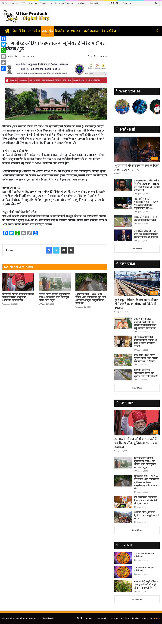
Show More (137, 249)
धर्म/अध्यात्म (92, 31)
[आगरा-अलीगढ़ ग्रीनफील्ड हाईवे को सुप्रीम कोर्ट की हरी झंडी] (123, 374)
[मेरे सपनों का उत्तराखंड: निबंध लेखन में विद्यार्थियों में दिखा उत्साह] (123, 502)
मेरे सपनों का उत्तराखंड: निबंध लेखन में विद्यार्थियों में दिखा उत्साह (146, 500)
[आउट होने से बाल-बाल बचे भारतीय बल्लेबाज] (123, 221)
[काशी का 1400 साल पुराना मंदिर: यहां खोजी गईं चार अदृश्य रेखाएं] (123, 360)
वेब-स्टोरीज (109, 31)
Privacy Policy (46, 3)
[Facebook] (4, 38)
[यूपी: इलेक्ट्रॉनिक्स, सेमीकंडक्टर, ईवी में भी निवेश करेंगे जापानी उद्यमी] (123, 341)
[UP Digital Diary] (26, 16)
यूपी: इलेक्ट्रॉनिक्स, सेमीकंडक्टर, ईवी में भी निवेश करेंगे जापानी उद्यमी (145, 341)
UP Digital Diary (12, 56)
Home (157, 618)
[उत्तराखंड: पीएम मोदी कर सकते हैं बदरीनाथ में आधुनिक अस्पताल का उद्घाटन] (18, 282)
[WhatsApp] (4, 50)
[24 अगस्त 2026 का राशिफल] (123, 558)
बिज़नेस (60, 31)
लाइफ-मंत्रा (74, 31)
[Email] (4, 56)
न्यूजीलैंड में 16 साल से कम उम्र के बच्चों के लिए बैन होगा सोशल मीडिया (146, 234)
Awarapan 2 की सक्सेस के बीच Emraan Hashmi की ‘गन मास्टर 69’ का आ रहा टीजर (147, 185)
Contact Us (95, 3)
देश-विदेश (19, 31)
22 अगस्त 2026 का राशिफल (144, 569)
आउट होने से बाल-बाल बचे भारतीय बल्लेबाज (145, 218)
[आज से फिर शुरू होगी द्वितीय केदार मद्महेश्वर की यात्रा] (123, 517)
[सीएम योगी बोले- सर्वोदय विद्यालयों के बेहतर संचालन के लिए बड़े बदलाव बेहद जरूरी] (123, 323)
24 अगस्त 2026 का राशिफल (144, 555)
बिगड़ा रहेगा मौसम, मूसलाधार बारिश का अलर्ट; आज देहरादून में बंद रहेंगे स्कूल (54, 297)
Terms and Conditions (64, 3)
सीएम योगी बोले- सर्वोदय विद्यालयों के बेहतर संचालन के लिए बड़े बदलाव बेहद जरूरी (145, 323)
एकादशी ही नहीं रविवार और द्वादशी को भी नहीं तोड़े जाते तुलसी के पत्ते (146, 584)
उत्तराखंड (47, 31)
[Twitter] (4, 44)
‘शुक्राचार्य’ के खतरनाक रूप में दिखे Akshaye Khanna (136, 167)
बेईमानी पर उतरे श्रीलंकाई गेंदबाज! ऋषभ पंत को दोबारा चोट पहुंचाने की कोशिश (146, 203)
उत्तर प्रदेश (34, 31)
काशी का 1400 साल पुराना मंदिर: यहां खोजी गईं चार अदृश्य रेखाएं (146, 358)
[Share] (4, 68)
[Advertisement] (137, 60)
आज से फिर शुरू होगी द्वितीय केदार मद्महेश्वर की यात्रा (146, 515)
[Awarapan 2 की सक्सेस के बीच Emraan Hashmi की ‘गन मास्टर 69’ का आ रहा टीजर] (123, 185)
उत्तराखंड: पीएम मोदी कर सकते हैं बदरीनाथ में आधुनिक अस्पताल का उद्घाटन (18, 297)
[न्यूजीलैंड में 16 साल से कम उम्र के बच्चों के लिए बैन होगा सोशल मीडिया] (123, 235)
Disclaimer (82, 3)
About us (33, 3)
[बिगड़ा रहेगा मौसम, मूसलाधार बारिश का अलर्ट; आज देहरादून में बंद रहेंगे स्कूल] (55, 282)
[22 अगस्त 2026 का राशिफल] (123, 572)
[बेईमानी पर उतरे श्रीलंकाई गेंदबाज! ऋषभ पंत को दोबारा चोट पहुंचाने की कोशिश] (123, 203)
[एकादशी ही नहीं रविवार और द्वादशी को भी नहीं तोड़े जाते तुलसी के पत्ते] (123, 586)
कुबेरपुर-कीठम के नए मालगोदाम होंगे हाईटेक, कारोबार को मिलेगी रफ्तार (136, 304)
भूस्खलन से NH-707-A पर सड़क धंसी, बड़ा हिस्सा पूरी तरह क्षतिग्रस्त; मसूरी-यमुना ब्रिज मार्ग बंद (90, 299)
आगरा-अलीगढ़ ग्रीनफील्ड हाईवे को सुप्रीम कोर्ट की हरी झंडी (146, 373)
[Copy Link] (4, 62)
